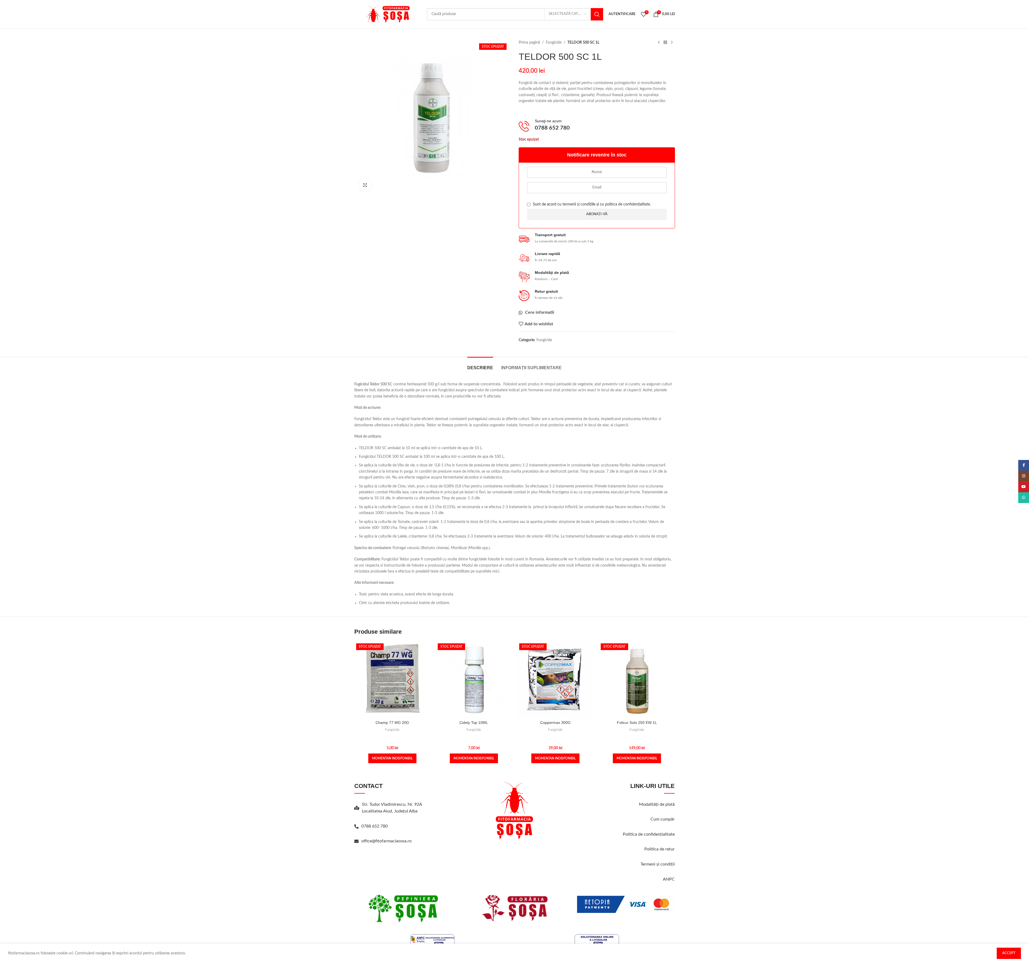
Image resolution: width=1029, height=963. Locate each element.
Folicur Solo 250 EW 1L (637, 722)
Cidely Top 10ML (473, 722)
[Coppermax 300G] (555, 679)
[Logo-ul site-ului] (388, 14)
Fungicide (553, 42)
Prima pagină (529, 42)
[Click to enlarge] (365, 185)
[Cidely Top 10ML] (474, 679)
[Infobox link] (597, 126)
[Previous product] (659, 42)
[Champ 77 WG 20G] (392, 679)
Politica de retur (659, 849)
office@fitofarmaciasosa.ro (386, 841)
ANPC (669, 879)
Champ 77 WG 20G (392, 722)
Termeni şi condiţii (658, 864)
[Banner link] (403, 908)
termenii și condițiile (579, 204)
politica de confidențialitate (627, 204)
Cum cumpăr (662, 819)
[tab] (480, 365)
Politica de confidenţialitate (649, 834)
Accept (1009, 953)
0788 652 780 (374, 826)
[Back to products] (665, 42)
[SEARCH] (597, 14)
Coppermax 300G (555, 722)
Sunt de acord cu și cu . (591, 204)
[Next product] (672, 42)
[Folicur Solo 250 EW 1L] (637, 679)
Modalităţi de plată (657, 804)
